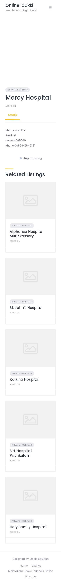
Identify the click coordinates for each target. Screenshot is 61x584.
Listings (36, 566)
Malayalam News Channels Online (30, 571)
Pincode (30, 576)
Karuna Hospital (24, 379)
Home (24, 566)
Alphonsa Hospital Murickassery (26, 233)
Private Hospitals (17, 89)
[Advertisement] (30, 47)
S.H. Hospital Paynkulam (21, 453)
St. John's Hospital (26, 307)
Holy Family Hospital (28, 526)
